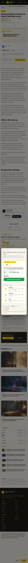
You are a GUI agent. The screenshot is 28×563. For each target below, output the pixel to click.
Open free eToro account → (14, 279)
